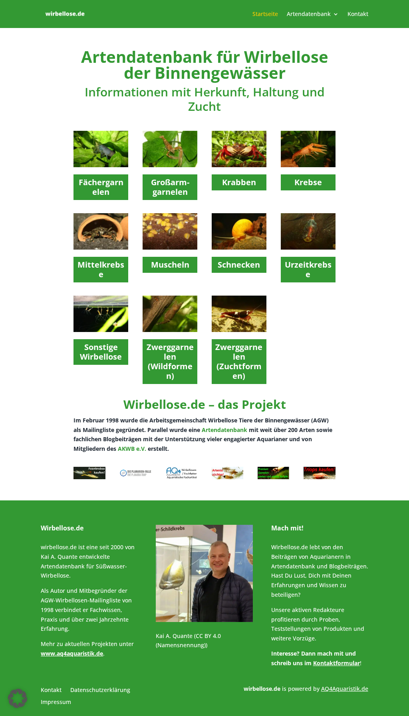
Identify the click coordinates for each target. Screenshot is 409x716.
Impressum (56, 702)
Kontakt (357, 14)
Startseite (265, 14)
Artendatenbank (309, 14)
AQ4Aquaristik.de (344, 688)
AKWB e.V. (132, 448)
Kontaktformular (336, 663)
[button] (17, 698)
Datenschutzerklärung (100, 690)
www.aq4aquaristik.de (72, 653)
